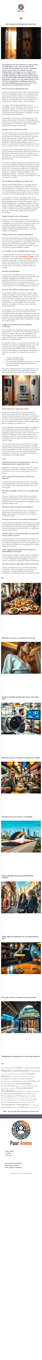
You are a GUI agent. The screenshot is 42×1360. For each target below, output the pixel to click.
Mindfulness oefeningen (24, 1091)
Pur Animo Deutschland (13, 1163)
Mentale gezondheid (24, 1088)
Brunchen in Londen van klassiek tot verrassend (18, 638)
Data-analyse (35, 1068)
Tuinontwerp (15, 1107)
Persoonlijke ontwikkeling (12, 1096)
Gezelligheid (6, 1079)
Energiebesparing (17, 1077)
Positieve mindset (30, 1096)
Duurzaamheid (35, 1071)
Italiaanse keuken (32, 1086)
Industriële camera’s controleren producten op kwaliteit (21, 758)
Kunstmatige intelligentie (8, 1088)
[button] (21, 18)
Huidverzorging (21, 1081)
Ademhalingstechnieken (8, 1068)
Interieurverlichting (20, 1086)
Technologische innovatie (26, 1102)
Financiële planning (29, 1076)
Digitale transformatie (15, 1070)
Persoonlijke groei (29, 1093)
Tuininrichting (6, 1107)
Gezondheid (29, 1079)
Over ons (8, 1155)
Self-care (22, 1098)
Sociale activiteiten (31, 1098)
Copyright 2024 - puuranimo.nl (21, 1173)
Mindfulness (8, 1090)
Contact (8, 1153)
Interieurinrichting (7, 1086)
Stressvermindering (9, 1102)
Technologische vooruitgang (14, 1104)
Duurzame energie (6, 1074)
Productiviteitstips (7, 1098)
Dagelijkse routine (22, 1068)
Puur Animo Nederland (13, 1167)
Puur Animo (9, 1151)
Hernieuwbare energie (8, 1081)
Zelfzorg (23, 1107)
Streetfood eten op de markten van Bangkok (17, 817)
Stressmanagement (29, 1100)
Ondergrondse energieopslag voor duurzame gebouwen (21, 1056)
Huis (4, 1111)
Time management (33, 1105)
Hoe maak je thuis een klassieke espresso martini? (19, 997)
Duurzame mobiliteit (19, 1074)
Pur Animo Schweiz (12, 1165)
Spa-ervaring (18, 1100)
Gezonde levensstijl (17, 1079)
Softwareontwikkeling (7, 1100)
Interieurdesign (23, 1083)
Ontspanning (35, 1091)
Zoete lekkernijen (33, 1107)
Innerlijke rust (33, 1081)
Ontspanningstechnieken (11, 1093)
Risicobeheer (16, 1098)
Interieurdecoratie (8, 1084)
